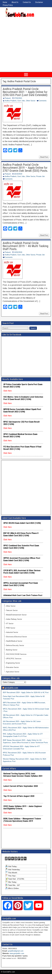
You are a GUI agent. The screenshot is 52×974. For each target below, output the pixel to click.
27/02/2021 (18, 98)
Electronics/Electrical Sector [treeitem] (16, 637)
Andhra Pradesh (10, 101)
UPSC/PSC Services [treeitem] (13, 659)
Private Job (40, 176)
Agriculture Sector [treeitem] (12, 672)
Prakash (8, 98)
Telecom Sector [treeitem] (12, 610)
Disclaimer (39, 2)
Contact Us (27, 2)
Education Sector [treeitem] (12, 667)
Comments (43, 101)
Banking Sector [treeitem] (11, 650)
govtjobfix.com (11, 688)
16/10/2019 (18, 174)
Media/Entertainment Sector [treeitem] (16, 615)
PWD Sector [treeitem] (10, 628)
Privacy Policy (8, 5)
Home (5, 2)
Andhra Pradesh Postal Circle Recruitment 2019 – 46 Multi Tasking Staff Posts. (25, 246)
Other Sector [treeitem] (10, 606)
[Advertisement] (26, 44)
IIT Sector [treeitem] (9, 623)
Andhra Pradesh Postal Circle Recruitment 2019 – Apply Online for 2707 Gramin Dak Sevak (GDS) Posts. (25, 167)
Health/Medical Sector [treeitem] (14, 641)
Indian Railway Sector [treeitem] (14, 619)
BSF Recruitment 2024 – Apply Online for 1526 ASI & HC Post (26, 692)
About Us (15, 2)
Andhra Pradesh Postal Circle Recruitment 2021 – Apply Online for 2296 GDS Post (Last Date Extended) (25, 92)
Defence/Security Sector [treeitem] (15, 645)
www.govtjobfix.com (17, 953)
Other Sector (30, 101)
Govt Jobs (21, 101)
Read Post (44, 157)
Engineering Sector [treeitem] (13, 663)
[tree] (26, 639)
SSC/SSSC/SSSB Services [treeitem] (16, 654)
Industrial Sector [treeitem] (12, 632)
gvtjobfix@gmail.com (15, 951)
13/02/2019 (18, 252)
